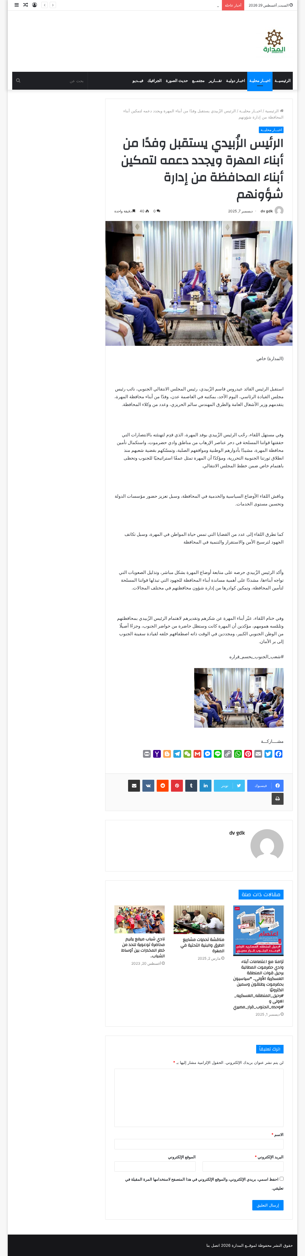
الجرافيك (154, 80)
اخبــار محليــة (250, 110)
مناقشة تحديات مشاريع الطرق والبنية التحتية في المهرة (202, 945)
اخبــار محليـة (259, 80)
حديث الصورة (177, 80)
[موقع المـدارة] (274, 41)
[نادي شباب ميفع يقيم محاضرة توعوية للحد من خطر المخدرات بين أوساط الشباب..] (139, 919)
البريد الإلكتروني (269, 1156)
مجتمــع (198, 80)
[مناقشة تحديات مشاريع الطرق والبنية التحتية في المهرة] (199, 919)
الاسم (277, 1134)
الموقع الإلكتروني (182, 1156)
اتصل (215, 1245)
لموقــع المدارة (244, 1245)
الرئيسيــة (283, 80)
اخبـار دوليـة (235, 80)
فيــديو (138, 80)
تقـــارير (215, 80)
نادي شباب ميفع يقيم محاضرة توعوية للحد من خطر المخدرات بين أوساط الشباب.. (143, 947)
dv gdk (267, 211)
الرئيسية (272, 110)
